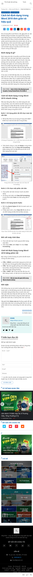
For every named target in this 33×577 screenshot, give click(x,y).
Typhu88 (17, 568)
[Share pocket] (25, 30)
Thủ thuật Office (15, 12)
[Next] (31, 404)
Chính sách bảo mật (8, 568)
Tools (24, 2)
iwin (19, 572)
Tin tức (5, 410)
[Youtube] (6, 330)
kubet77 (6, 570)
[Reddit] (12, 330)
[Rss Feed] (29, 546)
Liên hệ (24, 566)
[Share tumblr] (18, 30)
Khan (12, 318)
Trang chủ (4, 9)
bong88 (29, 568)
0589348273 (17, 557)
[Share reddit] (22, 30)
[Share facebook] (4, 30)
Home (10, 566)
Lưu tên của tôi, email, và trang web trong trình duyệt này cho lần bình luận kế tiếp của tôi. (16, 378)
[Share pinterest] (11, 30)
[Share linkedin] (15, 30)
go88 (27, 570)
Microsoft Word (14, 9)
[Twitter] (4, 330)
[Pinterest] (9, 330)
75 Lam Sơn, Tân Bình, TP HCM (17, 555)
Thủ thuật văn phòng (10, 2)
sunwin (24, 568)
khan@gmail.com (17, 560)
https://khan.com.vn (16, 320)
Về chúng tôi (16, 566)
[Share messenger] (28, 30)
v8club (15, 572)
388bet (18, 570)
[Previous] (2, 404)
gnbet (23, 570)
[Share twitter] (8, 30)
